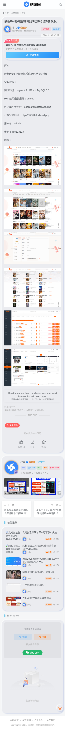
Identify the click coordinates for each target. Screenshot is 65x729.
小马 (14, 27)
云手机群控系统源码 (33, 585)
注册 (44, 637)
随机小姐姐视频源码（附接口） (38, 572)
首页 (6, 13)
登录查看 (34, 55)
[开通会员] (60, 708)
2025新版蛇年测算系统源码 (36, 598)
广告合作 (38, 720)
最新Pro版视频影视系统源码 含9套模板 (30, 21)
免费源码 (15, 13)
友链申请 (14, 720)
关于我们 (50, 720)
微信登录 (34, 652)
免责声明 (26, 720)
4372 (32, 467)
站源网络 (42, 725)
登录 (24, 637)
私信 (58, 29)
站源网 (31, 725)
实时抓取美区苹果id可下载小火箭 (39, 532)
